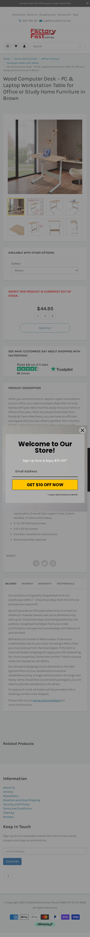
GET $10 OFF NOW (45, 485)
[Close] (82, 430)
